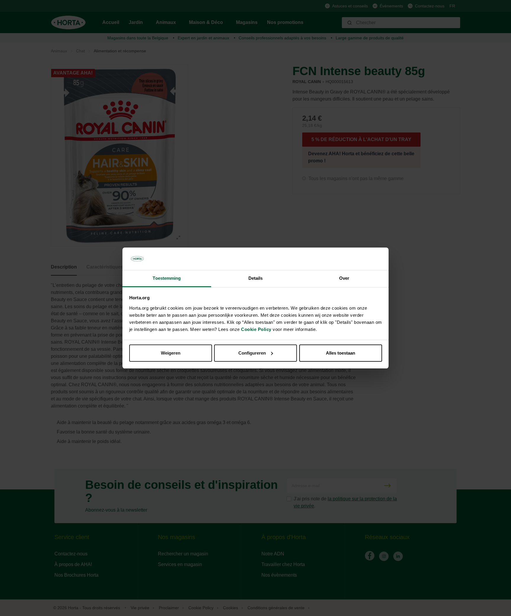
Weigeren (170, 352)
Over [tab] (344, 278)
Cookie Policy (256, 329)
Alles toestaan (340, 352)
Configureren (252, 352)
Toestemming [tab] (167, 278)
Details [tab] (255, 278)
